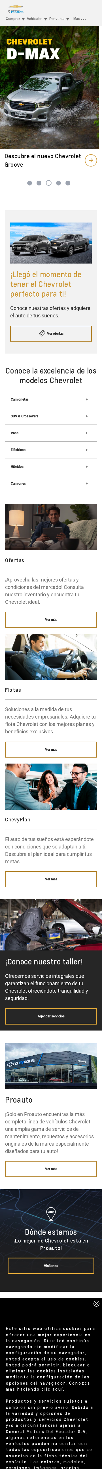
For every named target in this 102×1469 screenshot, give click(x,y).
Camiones (18, 483)
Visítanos (51, 1266)
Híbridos (17, 467)
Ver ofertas (54, 334)
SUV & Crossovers (24, 416)
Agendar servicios (51, 1016)
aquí (57, 1389)
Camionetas (20, 399)
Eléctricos (18, 450)
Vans (14, 433)
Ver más (51, 620)
